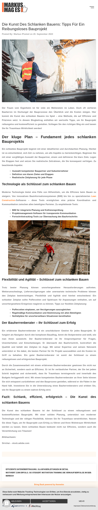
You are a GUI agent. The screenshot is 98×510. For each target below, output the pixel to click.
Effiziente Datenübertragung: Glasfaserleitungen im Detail (37, 469)
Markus (17, 34)
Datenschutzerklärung (88, 506)
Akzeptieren (49, 501)
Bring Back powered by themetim (49, 484)
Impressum (77, 506)
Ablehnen (16, 501)
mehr (81, 501)
